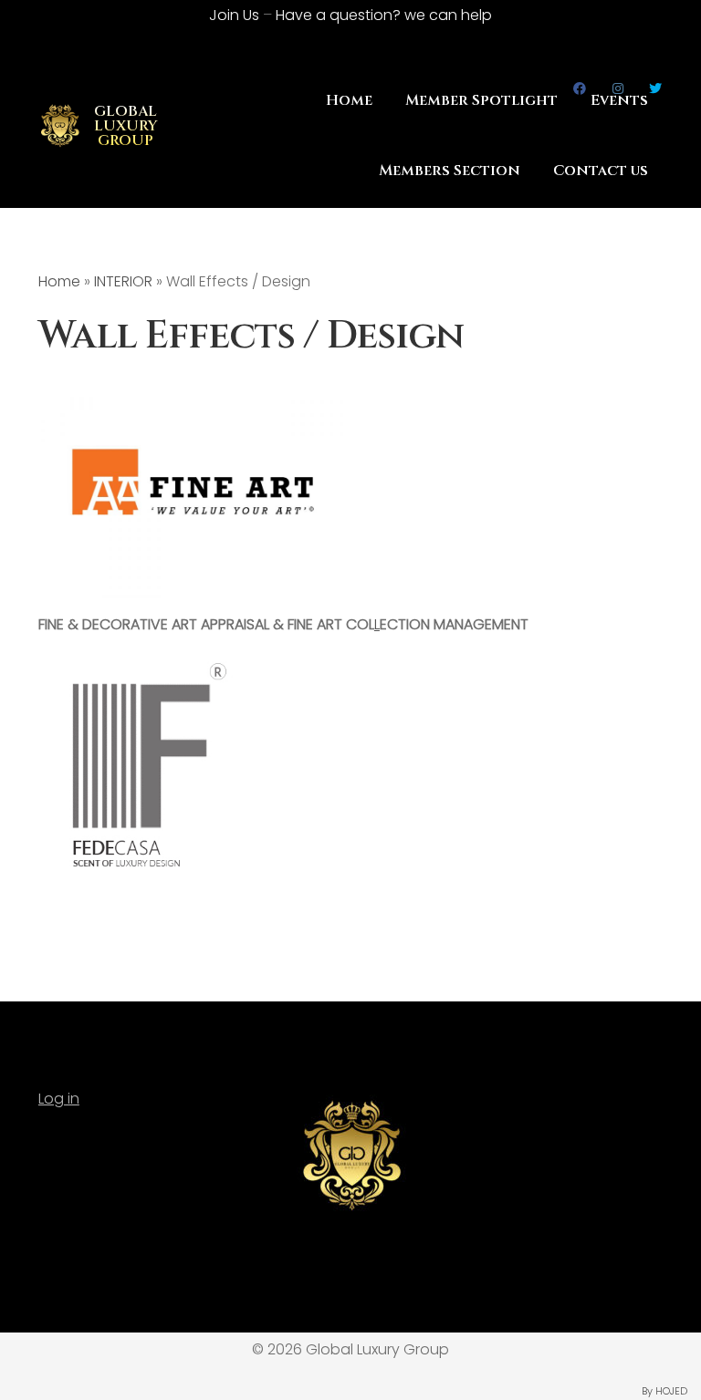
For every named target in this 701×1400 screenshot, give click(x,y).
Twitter (656, 88)
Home (59, 281)
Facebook (580, 88)
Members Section (449, 171)
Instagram (617, 88)
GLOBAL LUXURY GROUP (126, 125)
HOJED (671, 1391)
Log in (58, 1098)
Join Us (234, 15)
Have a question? (384, 15)
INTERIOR (123, 281)
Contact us (600, 171)
